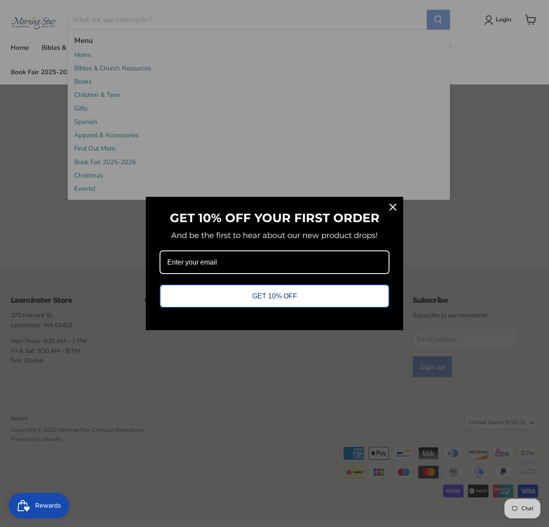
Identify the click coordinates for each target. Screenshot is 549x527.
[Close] (393, 207)
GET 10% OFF (274, 296)
